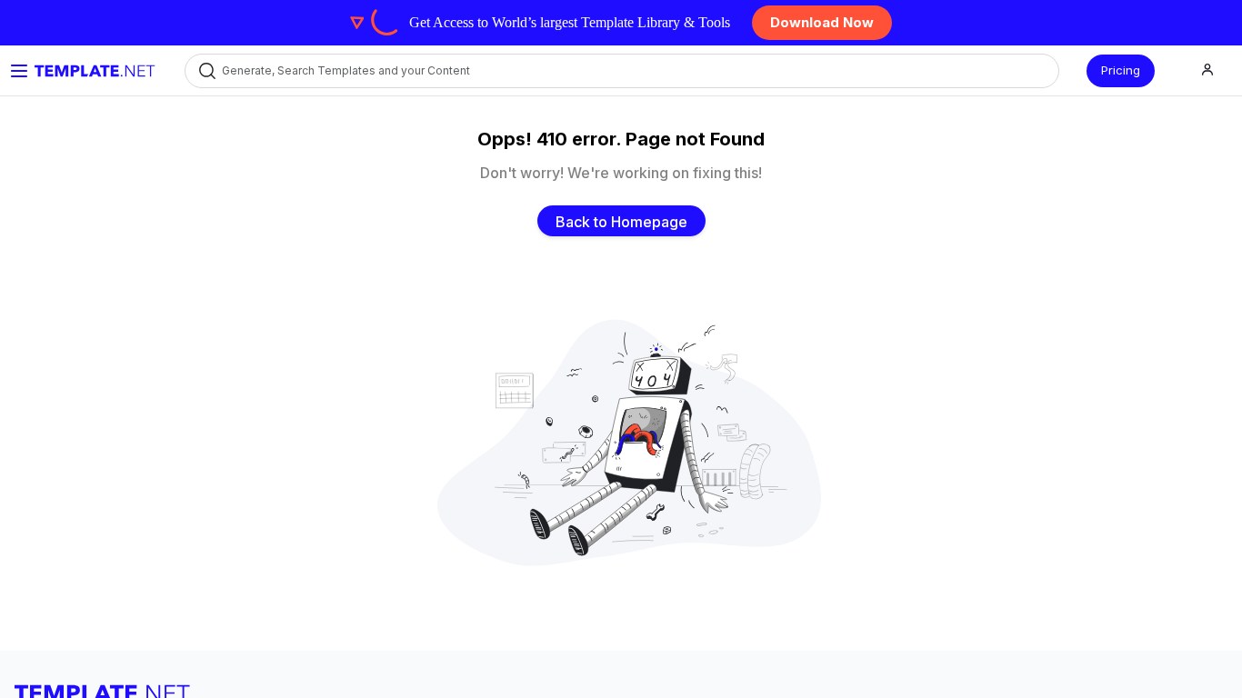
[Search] (206, 70)
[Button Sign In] (1207, 70)
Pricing (1120, 70)
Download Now (822, 22)
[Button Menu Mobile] (19, 71)
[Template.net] (95, 71)
